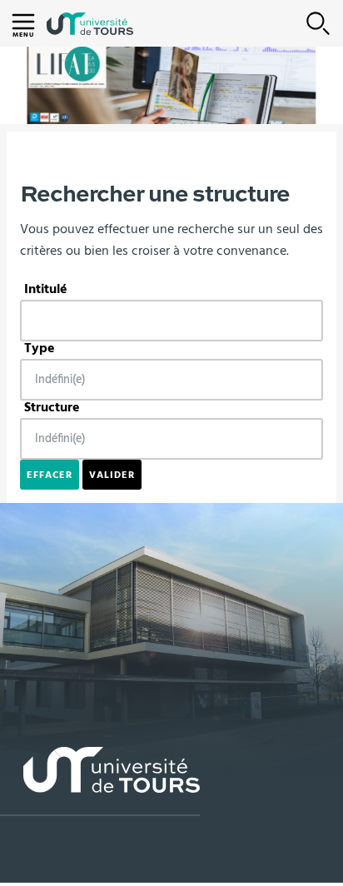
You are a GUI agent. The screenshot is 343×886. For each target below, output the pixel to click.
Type (39, 348)
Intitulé (45, 289)
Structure (52, 407)
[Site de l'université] (100, 781)
